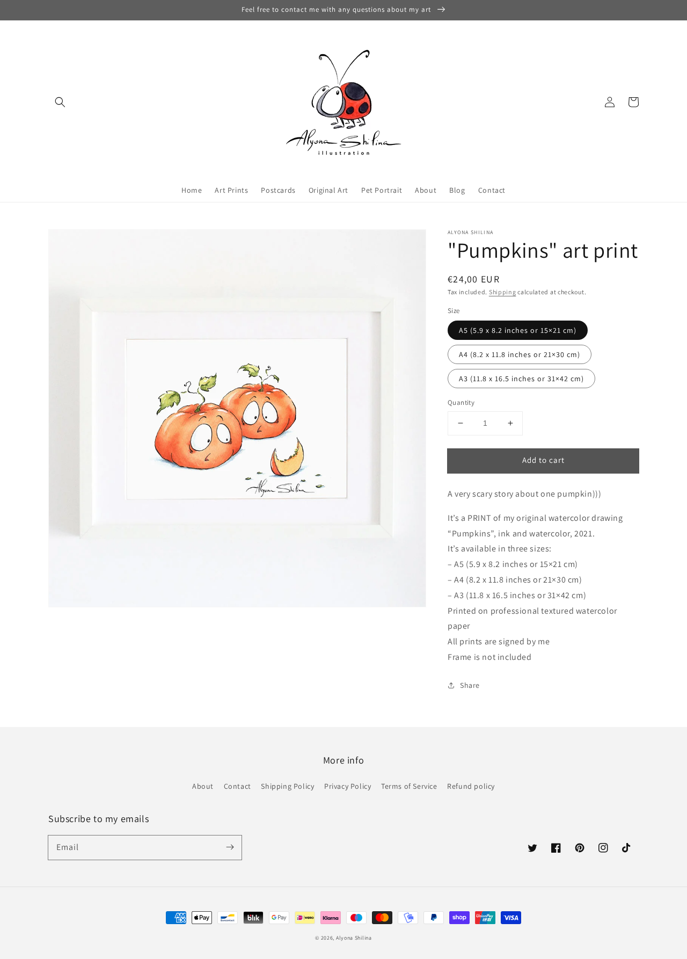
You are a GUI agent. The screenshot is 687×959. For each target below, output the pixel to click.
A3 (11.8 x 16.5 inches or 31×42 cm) (521, 378)
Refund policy (471, 786)
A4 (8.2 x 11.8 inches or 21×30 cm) (519, 354)
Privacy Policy (347, 786)
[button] (60, 102)
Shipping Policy (287, 786)
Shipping (502, 292)
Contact (237, 786)
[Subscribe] (230, 847)
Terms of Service (409, 786)
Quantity (461, 402)
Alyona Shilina (354, 937)
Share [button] (470, 685)
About (203, 786)
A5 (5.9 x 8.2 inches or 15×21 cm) (517, 330)
